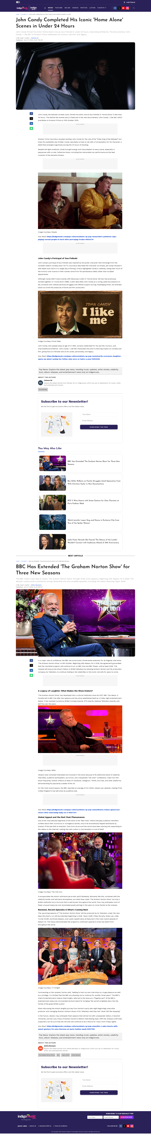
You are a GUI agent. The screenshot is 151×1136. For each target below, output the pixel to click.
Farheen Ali (34, 38)
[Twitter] (119, 8)
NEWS (50, 8)
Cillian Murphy (76, 1055)
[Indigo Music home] (27, 8)
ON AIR (67, 8)
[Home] (45, 8)
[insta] (127, 8)
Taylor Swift (65, 1055)
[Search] (134, 8)
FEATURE (58, 8)
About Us (33, 1126)
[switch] (18, 2)
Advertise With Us (45, 1126)
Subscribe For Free (99, 427)
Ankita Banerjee (36, 585)
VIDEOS (75, 8)
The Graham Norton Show (47, 1055)
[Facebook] (115, 8)
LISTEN (92, 8)
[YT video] (123, 8)
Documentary (43, 389)
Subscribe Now (126, 1117)
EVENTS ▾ (101, 8)
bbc (58, 1055)
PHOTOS (83, 8)
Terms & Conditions (61, 1126)
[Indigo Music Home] (27, 1117)
